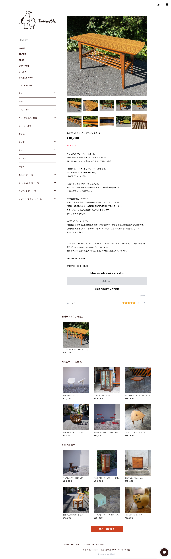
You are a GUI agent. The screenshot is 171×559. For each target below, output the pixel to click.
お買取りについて (26, 78)
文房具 (22, 134)
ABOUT (22, 54)
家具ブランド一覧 (26, 175)
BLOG (21, 60)
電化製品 (23, 158)
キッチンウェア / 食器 (28, 118)
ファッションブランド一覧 (29, 183)
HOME (22, 48)
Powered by (104, 554)
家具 (21, 93)
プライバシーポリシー (71, 545)
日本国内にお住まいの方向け (107, 289)
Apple (21, 166)
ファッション (24, 109)
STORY (22, 72)
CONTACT (24, 66)
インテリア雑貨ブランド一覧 (30, 199)
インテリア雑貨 (25, 126)
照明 (21, 101)
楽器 (21, 150)
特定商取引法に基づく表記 (94, 545)
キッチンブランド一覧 (27, 191)
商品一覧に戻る (107, 529)
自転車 (22, 142)
